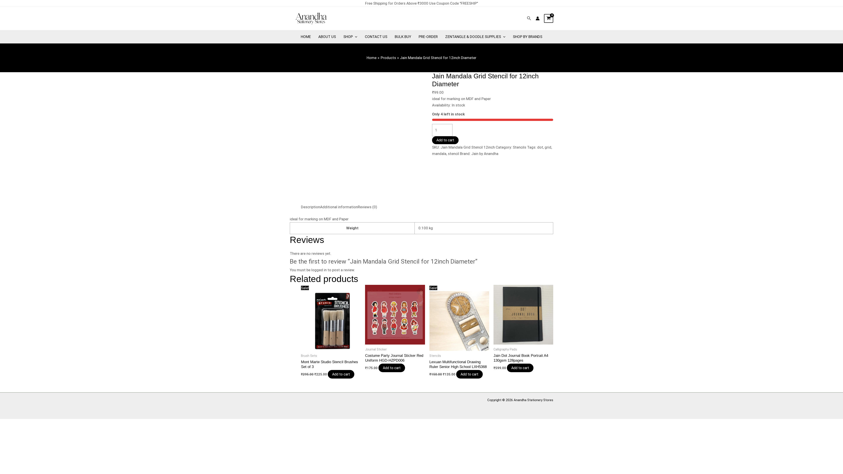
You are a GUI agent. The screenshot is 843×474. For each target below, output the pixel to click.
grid (548, 147)
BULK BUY (403, 36)
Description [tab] (310, 207)
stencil (453, 153)
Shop (348, 36)
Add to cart (445, 140)
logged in (319, 270)
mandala (439, 153)
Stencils (519, 147)
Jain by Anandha (484, 153)
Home (306, 36)
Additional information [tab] (339, 207)
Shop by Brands (527, 36)
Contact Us (376, 36)
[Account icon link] (538, 18)
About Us (327, 36)
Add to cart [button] (341, 374)
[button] (529, 18)
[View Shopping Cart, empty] (548, 18)
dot (540, 147)
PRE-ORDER (428, 36)
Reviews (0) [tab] (367, 207)
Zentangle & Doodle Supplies (473, 36)
